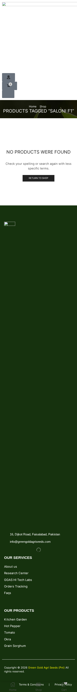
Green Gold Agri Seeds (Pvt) (47, 667)
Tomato (9, 632)
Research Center (16, 573)
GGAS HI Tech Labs (18, 580)
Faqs (7, 593)
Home (33, 106)
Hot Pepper (12, 626)
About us (10, 566)
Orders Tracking (16, 586)
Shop (43, 106)
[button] (8, 77)
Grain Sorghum (15, 646)
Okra (7, 639)
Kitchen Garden (15, 619)
